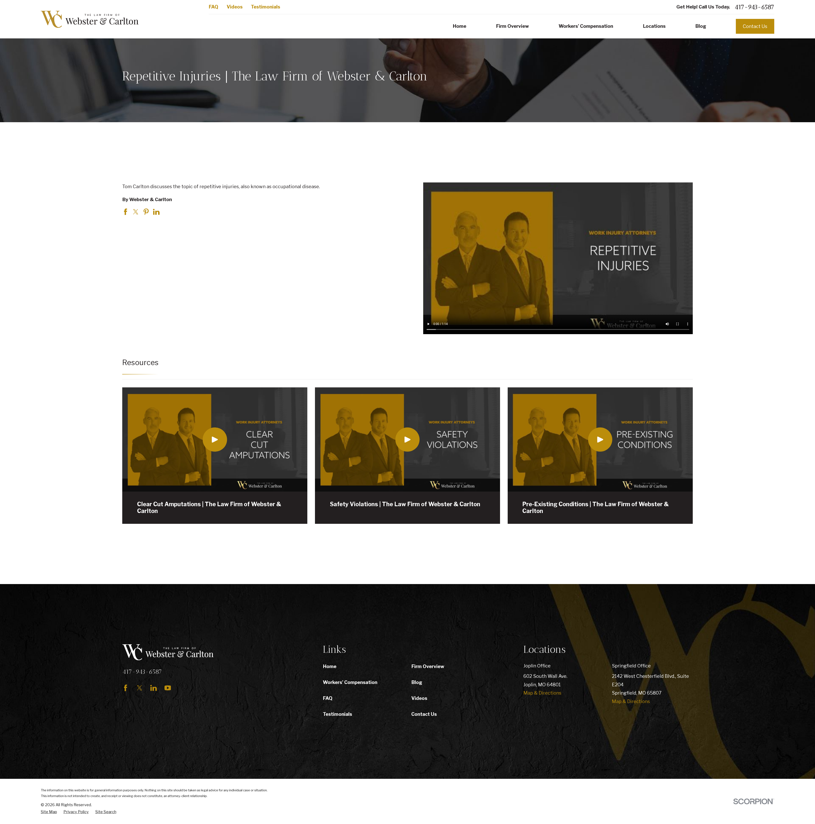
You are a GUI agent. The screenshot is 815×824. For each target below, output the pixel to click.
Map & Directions (542, 693)
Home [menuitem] (459, 26)
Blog (416, 682)
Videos (235, 7)
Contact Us (755, 26)
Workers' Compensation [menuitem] (586, 26)
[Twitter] (139, 688)
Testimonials (265, 7)
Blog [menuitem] (700, 26)
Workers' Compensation (350, 682)
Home (329, 666)
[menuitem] (49, 812)
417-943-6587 (754, 7)
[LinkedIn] (153, 688)
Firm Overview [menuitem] (512, 26)
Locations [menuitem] (654, 26)
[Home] (90, 19)
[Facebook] (125, 688)
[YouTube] (167, 688)
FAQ (213, 7)
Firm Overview (427, 666)
